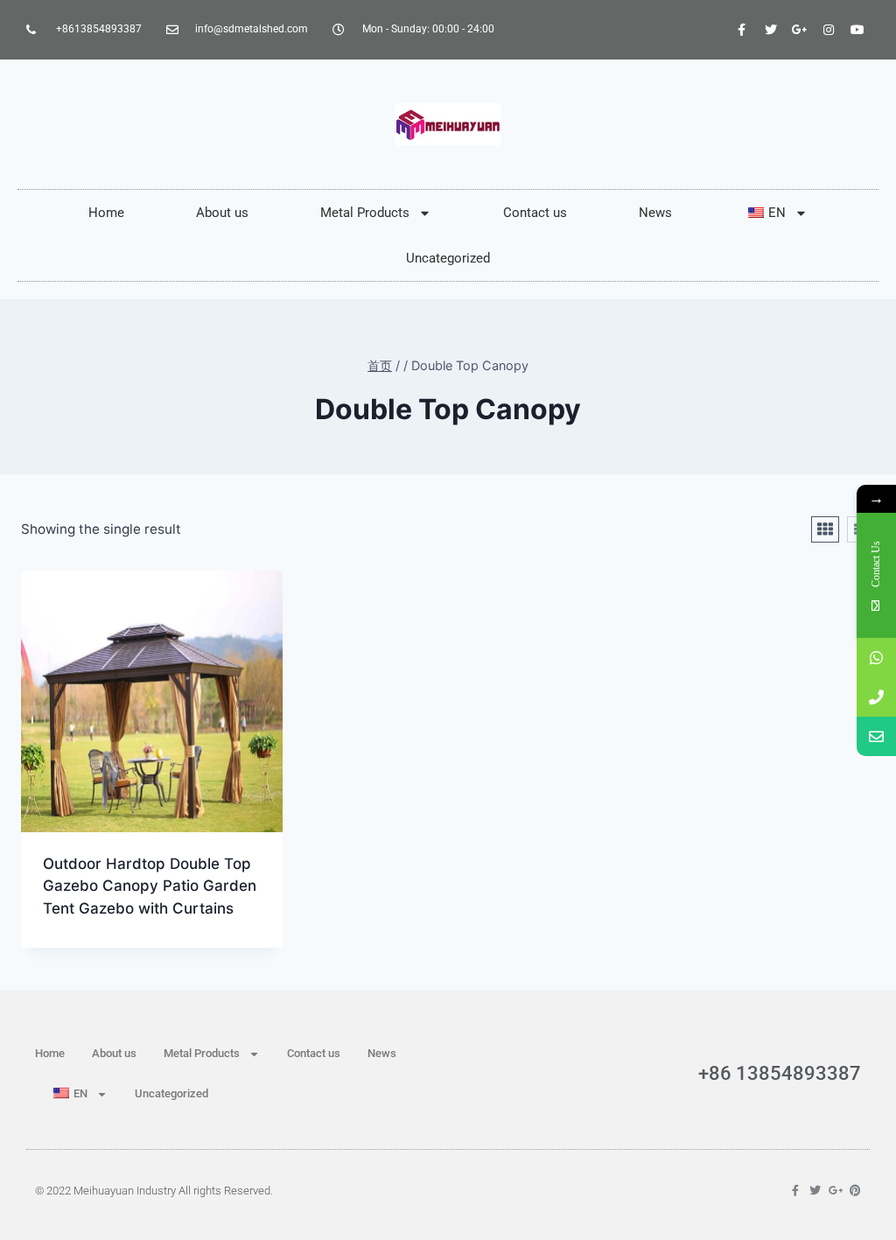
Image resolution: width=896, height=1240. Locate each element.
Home (106, 213)
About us (222, 213)
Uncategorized (448, 258)
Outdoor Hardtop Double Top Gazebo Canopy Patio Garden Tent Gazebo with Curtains (149, 886)
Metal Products (365, 213)
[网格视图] (825, 529)
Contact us (535, 213)
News (655, 213)
